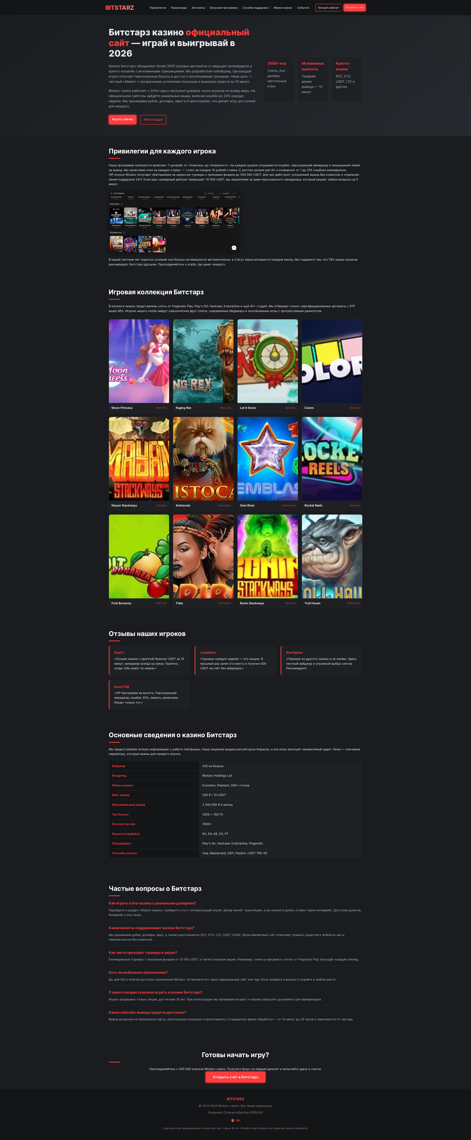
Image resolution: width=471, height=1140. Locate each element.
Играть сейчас (122, 119)
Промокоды (179, 7)
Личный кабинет (328, 7)
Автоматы (198, 7)
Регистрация (153, 119)
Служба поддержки (255, 7)
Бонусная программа (224, 7)
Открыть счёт (355, 7)
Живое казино (283, 7)
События (303, 7)
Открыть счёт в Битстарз (235, 1077)
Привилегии (158, 7)
